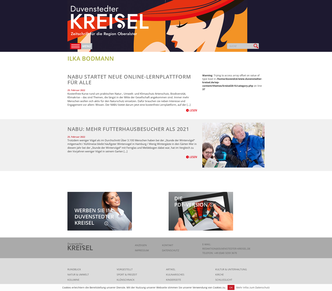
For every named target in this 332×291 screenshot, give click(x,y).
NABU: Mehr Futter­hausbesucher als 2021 (128, 128)
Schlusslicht (223, 279)
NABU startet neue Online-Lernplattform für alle (129, 79)
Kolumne (73, 279)
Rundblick (74, 269)
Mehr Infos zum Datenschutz (253, 287)
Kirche (219, 274)
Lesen (193, 110)
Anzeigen (141, 245)
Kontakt (167, 245)
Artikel (170, 269)
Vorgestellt (125, 269)
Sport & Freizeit (127, 274)
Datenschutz (170, 250)
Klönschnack (126, 279)
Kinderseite (173, 279)
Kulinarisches (175, 274)
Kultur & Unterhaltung (231, 269)
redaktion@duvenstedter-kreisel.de (226, 248)
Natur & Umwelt (78, 274)
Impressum (142, 250)
